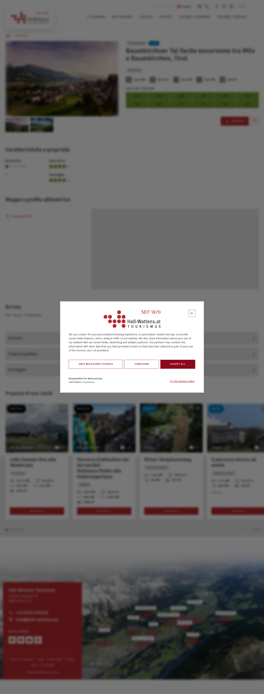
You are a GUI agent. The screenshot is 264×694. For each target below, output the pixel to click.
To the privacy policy (182, 381)
